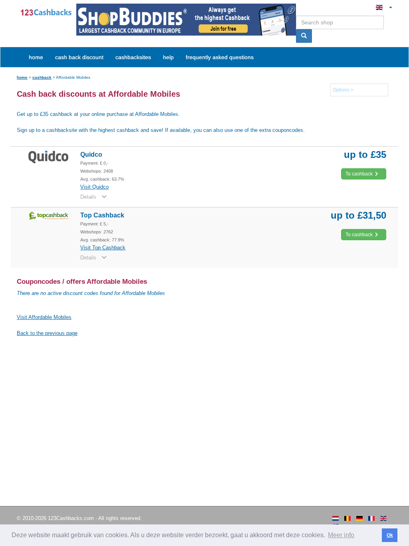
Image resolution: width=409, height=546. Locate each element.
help (168, 57)
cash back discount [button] (79, 57)
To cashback (359, 174)
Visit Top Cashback (102, 248)
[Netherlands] (335, 518)
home (36, 57)
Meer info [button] (341, 535)
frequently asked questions (220, 57)
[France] (371, 518)
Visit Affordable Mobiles (44, 317)
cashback (42, 77)
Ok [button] (390, 535)
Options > (343, 90)
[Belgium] (347, 518)
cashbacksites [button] (133, 57)
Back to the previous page (47, 333)
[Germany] (359, 518)
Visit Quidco (94, 187)
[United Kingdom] (383, 518)
